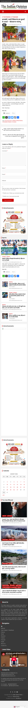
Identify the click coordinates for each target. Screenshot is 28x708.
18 (10, 487)
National (12, 585)
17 (7, 487)
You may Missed (7, 500)
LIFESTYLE (9, 515)
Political (3, 632)
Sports (4, 238)
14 (20, 484)
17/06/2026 (11, 318)
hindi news (5, 539)
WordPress (18, 698)
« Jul (3, 495)
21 (20, 487)
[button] (4, 24)
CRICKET (4, 256)
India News (11, 539)
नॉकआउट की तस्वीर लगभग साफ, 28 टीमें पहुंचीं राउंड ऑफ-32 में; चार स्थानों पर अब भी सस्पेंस (13, 307)
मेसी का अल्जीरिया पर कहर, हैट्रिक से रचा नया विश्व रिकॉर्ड (17, 316)
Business (3, 636)
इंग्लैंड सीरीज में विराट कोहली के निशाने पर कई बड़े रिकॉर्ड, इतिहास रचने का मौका (17, 295)
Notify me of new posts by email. (11, 196)
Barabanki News (8, 120)
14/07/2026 (11, 286)
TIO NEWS (14, 122)
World (10, 563)
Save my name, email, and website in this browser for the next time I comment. (14, 189)
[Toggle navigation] (3, 11)
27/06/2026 (5, 309)
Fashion (3, 638)
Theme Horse (16, 696)
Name (4, 168)
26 (14, 489)
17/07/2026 (5, 262)
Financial (3, 639)
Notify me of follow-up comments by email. (13, 193)
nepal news (18, 585)
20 (17, 487)
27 (17, 489)
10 (7, 484)
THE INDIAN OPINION (6, 122)
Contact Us (3, 645)
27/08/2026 (5, 522)
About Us (3, 643)
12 (14, 484)
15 (24, 484)
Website (4, 180)
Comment (5, 151)
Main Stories (6, 585)
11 (10, 484)
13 (17, 484)
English (18, 706)
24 (7, 489)
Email (3, 174)
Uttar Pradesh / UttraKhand (10, 17)
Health (4, 515)
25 (10, 489)
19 (14, 487)
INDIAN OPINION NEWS (18, 120)
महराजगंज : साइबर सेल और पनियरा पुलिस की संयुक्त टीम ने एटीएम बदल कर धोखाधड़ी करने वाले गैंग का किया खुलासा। (13, 136)
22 (24, 487)
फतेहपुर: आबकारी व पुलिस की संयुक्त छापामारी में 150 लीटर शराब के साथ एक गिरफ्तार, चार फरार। (14, 129)
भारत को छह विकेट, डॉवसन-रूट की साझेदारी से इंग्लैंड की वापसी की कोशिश (17, 284)
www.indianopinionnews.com (15, 24)
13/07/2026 (11, 298)
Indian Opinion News (17, 694)
